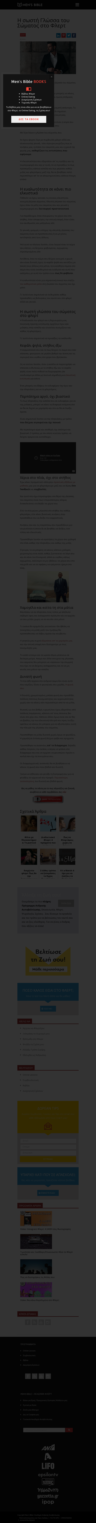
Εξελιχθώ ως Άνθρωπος (34, 1055)
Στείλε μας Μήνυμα (31, 1410)
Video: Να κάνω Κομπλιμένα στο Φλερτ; (39, 1300)
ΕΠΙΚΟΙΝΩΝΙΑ (66, 1518)
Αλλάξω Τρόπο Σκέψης (34, 1049)
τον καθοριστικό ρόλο (31, 283)
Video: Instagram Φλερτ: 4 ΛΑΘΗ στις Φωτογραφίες (45, 1229)
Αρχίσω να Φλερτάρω (33, 1028)
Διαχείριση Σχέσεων (33, 1090)
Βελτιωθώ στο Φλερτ (33, 1039)
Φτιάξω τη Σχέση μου (33, 1044)
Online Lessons (30, 1074)
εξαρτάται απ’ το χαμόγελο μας (56, 640)
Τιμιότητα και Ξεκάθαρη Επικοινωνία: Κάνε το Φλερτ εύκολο (46, 1253)
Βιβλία (26, 1085)
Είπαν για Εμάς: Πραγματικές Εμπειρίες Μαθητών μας (45, 1400)
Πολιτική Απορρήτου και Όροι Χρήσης (33, 1518)
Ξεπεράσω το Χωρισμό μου (36, 1033)
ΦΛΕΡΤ (23, 35)
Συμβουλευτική (30, 1080)
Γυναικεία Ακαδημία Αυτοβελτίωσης (37, 1419)
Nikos (24, 39)
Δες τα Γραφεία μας (31, 1414)
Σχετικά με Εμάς (29, 1405)
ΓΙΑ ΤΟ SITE (54, 1518)
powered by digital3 (27, 1520)
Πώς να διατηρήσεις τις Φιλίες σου (37, 1277)
